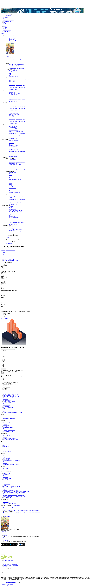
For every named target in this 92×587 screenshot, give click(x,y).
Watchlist (5, 28)
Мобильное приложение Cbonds (16, 210)
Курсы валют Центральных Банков (17, 162)
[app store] (5, 545)
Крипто (5, 26)
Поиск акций (12, 92)
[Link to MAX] (4, 552)
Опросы (10, 82)
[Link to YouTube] (4, 549)
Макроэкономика (13, 173)
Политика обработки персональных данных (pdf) (14, 496)
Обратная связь (6, 561)
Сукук (10, 75)
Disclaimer (5, 566)
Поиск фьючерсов (14, 126)
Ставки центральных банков (15, 164)
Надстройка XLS (7, 30)
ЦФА (4, 22)
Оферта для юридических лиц (10, 495)
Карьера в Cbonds (7, 489)
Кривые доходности (7, 21)
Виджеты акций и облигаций (15, 214)
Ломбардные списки (13, 76)
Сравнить (3, 250)
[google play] (13, 545)
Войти (2, 15)
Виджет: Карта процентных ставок (11, 464)
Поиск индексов (12, 159)
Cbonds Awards (12, 81)
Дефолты (11, 141)
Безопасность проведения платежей (11, 486)
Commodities (11, 186)
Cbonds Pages (12, 80)
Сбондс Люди (6, 31)
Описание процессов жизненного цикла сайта (14, 492)
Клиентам (5, 563)
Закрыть (2, 33)
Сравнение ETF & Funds (14, 114)
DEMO (7, 237)
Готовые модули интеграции (15, 229)
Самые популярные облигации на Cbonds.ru (13, 412)
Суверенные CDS (13, 128)
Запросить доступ (10, 243)
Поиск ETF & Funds (13, 113)
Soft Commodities (12, 188)
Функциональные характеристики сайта (12, 491)
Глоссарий (11, 42)
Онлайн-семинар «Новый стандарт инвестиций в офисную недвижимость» (20, 507)
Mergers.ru (5, 537)
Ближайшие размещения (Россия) (16, 68)
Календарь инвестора (13, 149)
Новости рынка (12, 37)
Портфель (5, 17)
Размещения (11, 143)
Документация (12, 230)
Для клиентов (6, 484)
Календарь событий (13, 140)
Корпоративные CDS (13, 130)
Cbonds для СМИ (13, 40)
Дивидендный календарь (14, 93)
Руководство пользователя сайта (10, 490)
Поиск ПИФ (11, 115)
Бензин (10, 185)
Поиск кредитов (12, 103)
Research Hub (12, 38)
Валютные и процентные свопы (16, 131)
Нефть (10, 184)
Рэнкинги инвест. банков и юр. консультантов (19, 79)
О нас (4, 485)
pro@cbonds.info (4, 531)
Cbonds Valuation (7, 402)
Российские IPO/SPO (13, 94)
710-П (4, 445)
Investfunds (5, 535)
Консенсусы (6, 18)
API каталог (11, 228)
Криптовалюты (12, 160)
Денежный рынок (13, 146)
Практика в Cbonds (7, 487)
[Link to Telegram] (4, 548)
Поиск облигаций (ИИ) (8, 20)
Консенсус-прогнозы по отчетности (17, 196)
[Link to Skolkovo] (7, 558)
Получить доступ (4, 318)
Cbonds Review (6, 475)
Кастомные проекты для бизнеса (16, 231)
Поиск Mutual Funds (13, 116)
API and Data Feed (13, 226)
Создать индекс (6, 458)
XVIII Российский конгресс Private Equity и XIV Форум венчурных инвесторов (21, 512)
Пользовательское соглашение (10, 564)
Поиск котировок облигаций (15, 67)
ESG (10, 74)
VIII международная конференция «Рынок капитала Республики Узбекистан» (21, 510)
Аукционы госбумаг (13, 145)
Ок (1, 580)
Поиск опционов (12, 127)
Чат (9, 215)
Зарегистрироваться (8, 15)
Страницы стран (12, 172)
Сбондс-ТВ (5, 27)
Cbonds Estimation (7, 400)
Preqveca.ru (5, 540)
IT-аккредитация (7, 497)
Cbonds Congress (16, 505)
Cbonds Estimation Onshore (9, 401)
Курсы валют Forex (13, 163)
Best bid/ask (5, 23)
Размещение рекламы (8, 560)
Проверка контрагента (14, 217)
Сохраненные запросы (14, 212)
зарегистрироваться (10, 582)
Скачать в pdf (26, 491)
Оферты (10, 144)
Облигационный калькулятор (15, 211)
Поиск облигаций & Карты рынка (16, 64)
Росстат (10, 175)
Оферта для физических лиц (9, 493)
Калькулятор (6, 502)
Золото (4, 25)
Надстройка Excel (7, 435)
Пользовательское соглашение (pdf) (11, 565)
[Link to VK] (4, 551)
